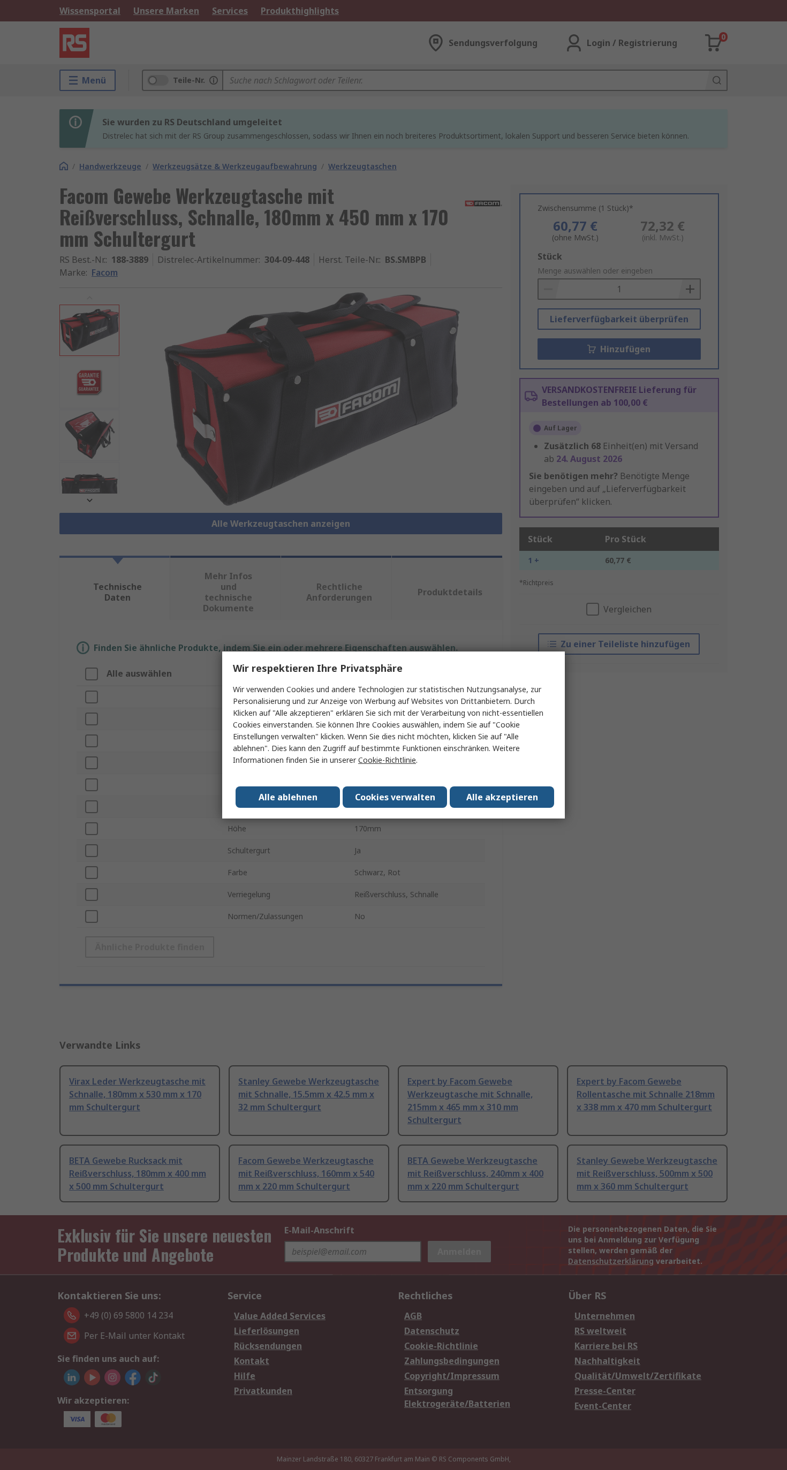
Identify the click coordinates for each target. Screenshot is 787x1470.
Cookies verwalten (395, 797)
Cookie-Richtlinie (387, 760)
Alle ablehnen (288, 797)
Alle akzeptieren (502, 797)
